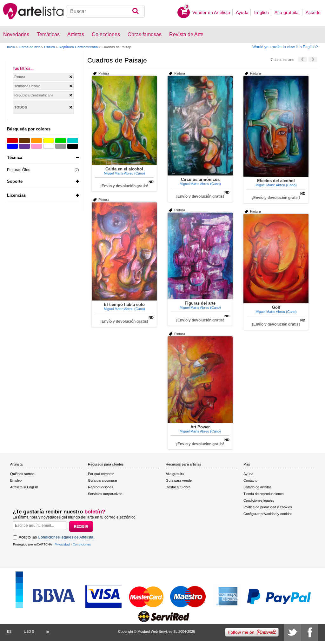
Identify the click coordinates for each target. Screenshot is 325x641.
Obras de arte (29, 47)
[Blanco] (48, 146)
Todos (20, 107)
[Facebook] (309, 632)
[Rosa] (36, 146)
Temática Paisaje (27, 86)
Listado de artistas (257, 487)
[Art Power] (200, 379)
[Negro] (72, 146)
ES (9, 631)
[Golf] (275, 258)
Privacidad (62, 544)
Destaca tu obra (178, 487)
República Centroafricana (78, 47)
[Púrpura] (24, 146)
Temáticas (48, 34)
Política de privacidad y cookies (267, 507)
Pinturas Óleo (18, 170)
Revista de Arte (186, 34)
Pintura (49, 47)
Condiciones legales (258, 500)
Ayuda (242, 12)
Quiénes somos (22, 474)
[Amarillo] (48, 140)
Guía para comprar (102, 480)
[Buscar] (135, 11)
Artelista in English (24, 487)
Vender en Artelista (211, 12)
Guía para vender (179, 480)
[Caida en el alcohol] (124, 120)
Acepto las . (56, 537)
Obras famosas (145, 34)
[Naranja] (36, 140)
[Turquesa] (72, 140)
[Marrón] (24, 140)
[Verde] (60, 140)
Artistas (75, 34)
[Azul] (12, 146)
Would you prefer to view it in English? (285, 47)
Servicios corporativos (105, 494)
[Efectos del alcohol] (275, 126)
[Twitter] (292, 632)
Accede (313, 12)
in (47, 631)
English (261, 12)
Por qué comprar (101, 474)
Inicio (11, 47)
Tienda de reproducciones (263, 494)
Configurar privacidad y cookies (267, 514)
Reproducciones (100, 487)
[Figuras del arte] (200, 256)
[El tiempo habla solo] (124, 251)
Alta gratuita (287, 12)
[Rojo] (12, 140)
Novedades (16, 34)
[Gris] (60, 146)
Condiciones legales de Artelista (65, 537)
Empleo (16, 480)
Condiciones (82, 544)
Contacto (250, 480)
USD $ (29, 631)
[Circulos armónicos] (200, 125)
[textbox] (106, 11)
